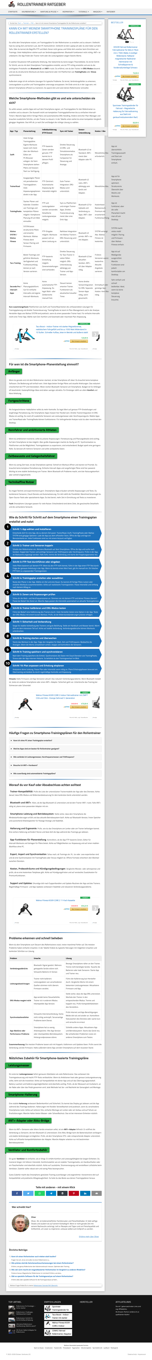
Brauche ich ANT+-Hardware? (25, 765)
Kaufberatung (28, 11)
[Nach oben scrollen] (148, 1356)
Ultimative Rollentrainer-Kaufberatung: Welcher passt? (26, 1325)
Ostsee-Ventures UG (23, 1354)
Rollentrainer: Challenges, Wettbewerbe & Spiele (24, 1313)
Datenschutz (132, 1354)
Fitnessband (67, 1348)
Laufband (106, 1348)
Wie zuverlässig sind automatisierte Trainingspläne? (34, 773)
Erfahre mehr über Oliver (89, 1236)
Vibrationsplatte (86, 1348)
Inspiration (68, 11)
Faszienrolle (58, 1348)
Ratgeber (111, 11)
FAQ (32, 23)
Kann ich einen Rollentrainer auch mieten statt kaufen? (33, 1256)
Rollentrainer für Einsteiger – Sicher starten (25, 1307)
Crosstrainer (49, 1348)
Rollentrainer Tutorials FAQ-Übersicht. (46, 1285)
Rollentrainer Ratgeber (41, 4)
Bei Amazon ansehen (79, 341)
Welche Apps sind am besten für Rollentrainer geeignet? (36, 748)
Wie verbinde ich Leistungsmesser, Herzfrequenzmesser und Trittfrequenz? (43, 756)
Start (19, 23)
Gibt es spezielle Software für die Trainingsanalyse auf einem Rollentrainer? (42, 1276)
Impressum (142, 1354)
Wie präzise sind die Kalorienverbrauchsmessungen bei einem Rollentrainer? (42, 1263)
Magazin (97, 11)
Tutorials (83, 11)
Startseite (12, 11)
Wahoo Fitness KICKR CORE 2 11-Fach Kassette (55, 900)
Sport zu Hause (39, 1348)
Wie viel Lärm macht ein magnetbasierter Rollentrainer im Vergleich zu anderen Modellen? (48, 1269)
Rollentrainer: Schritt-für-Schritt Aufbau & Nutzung (24, 1319)
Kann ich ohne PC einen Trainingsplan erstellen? (32, 740)
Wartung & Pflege (48, 11)
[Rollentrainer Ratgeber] (10, 6)
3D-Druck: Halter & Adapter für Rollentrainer (26, 1331)
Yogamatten (76, 1348)
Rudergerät (114, 1348)
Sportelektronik (97, 1348)
